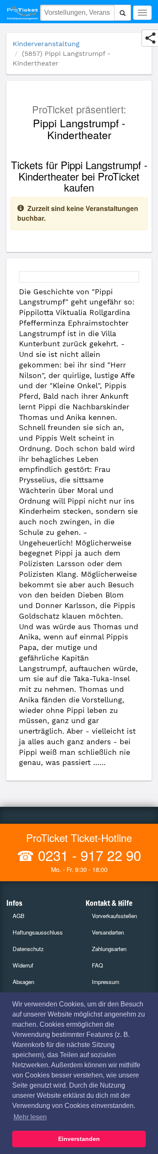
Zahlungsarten (109, 949)
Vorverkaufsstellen (114, 916)
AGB (18, 916)
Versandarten (108, 932)
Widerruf (23, 965)
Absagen (23, 982)
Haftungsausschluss (38, 932)
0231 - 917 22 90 (87, 855)
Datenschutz (28, 949)
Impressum (105, 982)
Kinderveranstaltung (46, 44)
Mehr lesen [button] (30, 1117)
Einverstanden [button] (79, 1138)
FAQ (97, 965)
